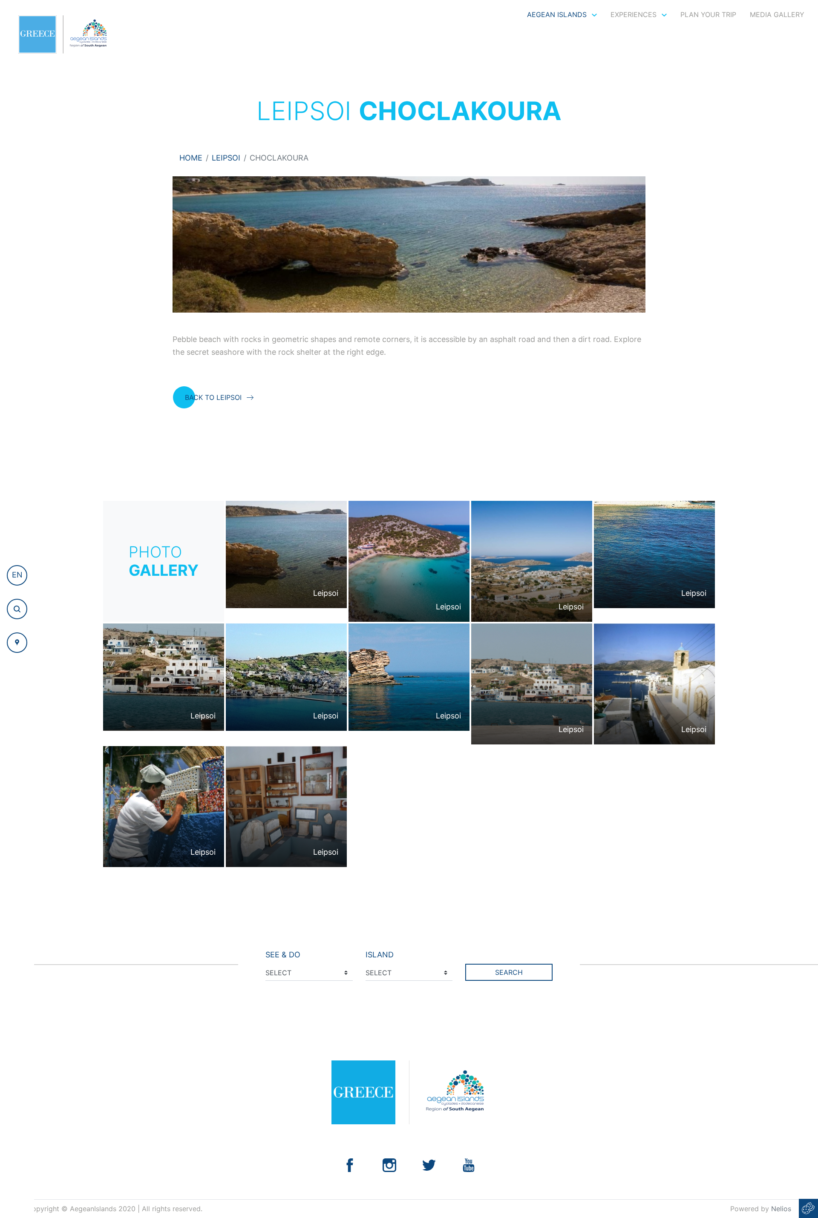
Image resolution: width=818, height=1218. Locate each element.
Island (380, 954)
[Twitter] (429, 1164)
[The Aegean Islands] (62, 34)
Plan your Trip (708, 14)
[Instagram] (389, 1164)
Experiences (635, 14)
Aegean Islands (558, 14)
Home (190, 157)
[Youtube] (468, 1164)
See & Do (282, 954)
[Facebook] (350, 1164)
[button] (17, 575)
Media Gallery (777, 14)
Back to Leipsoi (213, 397)
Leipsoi (226, 157)
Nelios (781, 1208)
